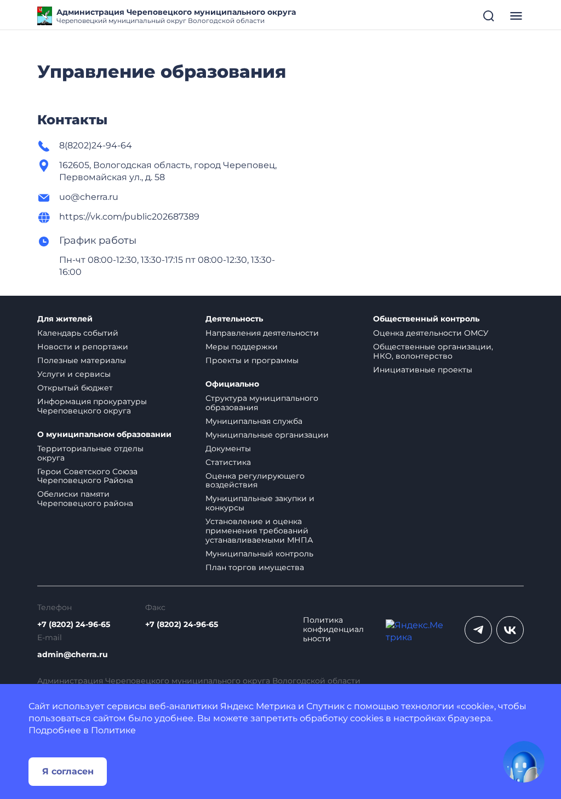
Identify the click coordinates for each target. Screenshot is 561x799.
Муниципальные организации (267, 435)
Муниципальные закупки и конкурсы (259, 503)
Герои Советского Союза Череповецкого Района (87, 476)
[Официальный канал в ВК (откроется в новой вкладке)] (510, 629)
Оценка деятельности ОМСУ (431, 333)
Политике (113, 730)
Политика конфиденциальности (333, 629)
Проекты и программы (252, 360)
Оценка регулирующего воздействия (255, 480)
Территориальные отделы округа (90, 453)
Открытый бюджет (75, 388)
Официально (232, 384)
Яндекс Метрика (258, 706)
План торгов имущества (254, 567)
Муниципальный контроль (259, 554)
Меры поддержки (241, 347)
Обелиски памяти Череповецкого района (85, 498)
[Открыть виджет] (524, 762)
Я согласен (68, 771)
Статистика (228, 462)
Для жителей (65, 319)
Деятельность (234, 319)
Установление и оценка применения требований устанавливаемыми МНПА (259, 530)
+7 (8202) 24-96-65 (73, 624)
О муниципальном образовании (104, 434)
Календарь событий (77, 333)
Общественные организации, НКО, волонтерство (433, 351)
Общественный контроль (426, 319)
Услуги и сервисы (74, 374)
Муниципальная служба (253, 421)
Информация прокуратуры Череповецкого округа (92, 406)
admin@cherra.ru (72, 654)
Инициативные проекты (422, 370)
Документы (228, 448)
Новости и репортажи (82, 347)
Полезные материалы (81, 360)
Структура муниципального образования (261, 402)
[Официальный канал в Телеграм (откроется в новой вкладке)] (478, 629)
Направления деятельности (262, 333)
